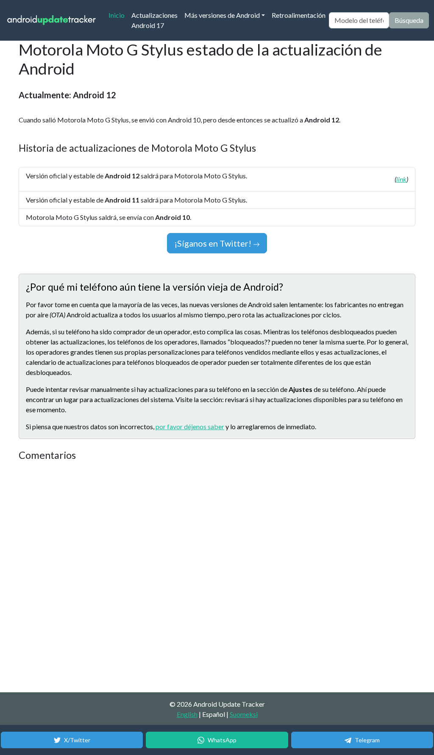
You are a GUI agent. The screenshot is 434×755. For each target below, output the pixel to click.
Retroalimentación (299, 15)
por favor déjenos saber (190, 426)
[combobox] (359, 20)
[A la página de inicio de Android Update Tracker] (51, 20)
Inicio (118, 15)
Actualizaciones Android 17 (154, 20)
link (401, 179)
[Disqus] (178, 577)
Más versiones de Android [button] (222, 15)
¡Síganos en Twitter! (213, 243)
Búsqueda (409, 20)
